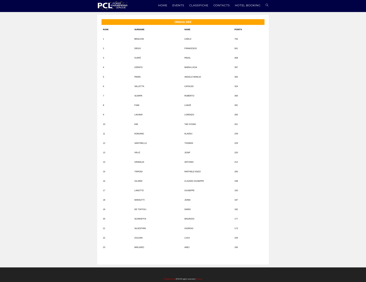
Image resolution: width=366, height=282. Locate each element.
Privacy (199, 279)
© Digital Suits (170, 279)
